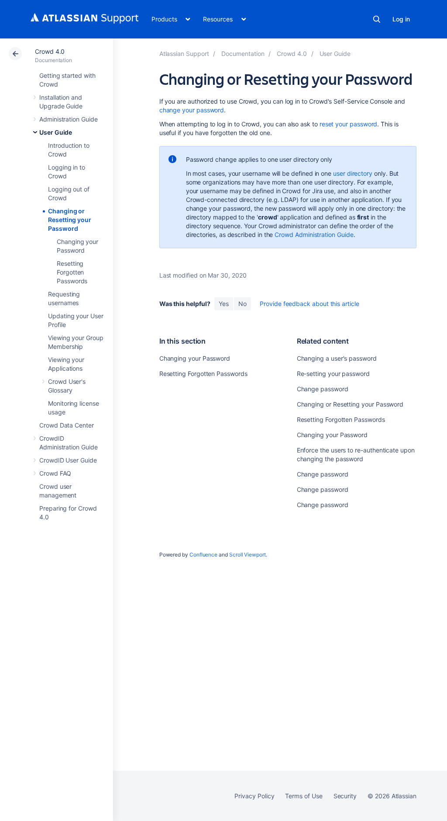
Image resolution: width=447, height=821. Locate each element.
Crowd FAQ (55, 473)
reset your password (349, 124)
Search (377, 19)
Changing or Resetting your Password (69, 219)
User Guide (55, 132)
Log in (401, 19)
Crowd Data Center (66, 425)
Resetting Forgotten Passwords (72, 272)
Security (345, 796)
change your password (191, 110)
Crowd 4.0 (50, 51)
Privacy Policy (254, 796)
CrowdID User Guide (68, 460)
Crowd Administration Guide (314, 234)
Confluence (203, 554)
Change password (322, 389)
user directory (352, 173)
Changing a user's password (337, 358)
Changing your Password (194, 358)
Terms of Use (303, 796)
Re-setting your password (333, 373)
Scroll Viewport (247, 554)
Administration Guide (68, 119)
